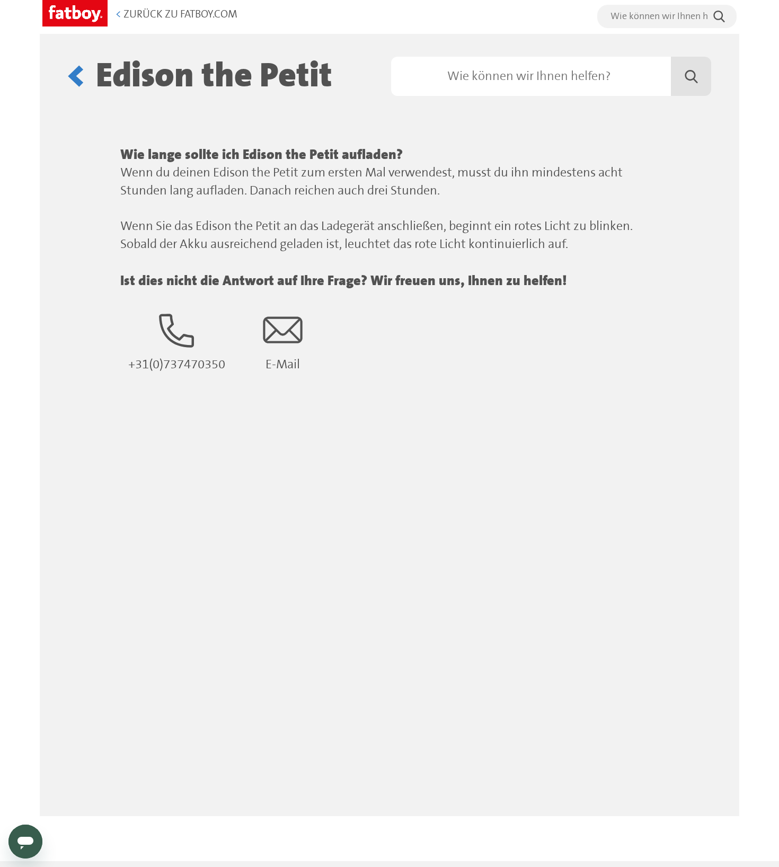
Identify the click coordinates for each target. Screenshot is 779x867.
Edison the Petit (214, 76)
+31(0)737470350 (176, 365)
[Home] (75, 11)
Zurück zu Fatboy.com (176, 14)
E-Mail (282, 365)
